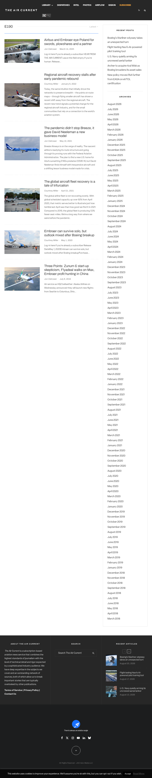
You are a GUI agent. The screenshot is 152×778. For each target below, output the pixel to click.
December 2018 (116, 573)
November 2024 (116, 211)
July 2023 (112, 293)
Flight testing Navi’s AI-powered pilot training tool (132, 673)
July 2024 (112, 231)
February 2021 (115, 440)
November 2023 (116, 272)
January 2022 (114, 384)
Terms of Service (13, 690)
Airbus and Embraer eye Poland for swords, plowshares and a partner (69, 42)
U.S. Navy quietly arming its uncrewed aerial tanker (133, 689)
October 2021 (114, 399)
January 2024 (114, 262)
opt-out (107, 774)
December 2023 (116, 267)
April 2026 (112, 124)
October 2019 (114, 522)
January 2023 (115, 323)
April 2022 (112, 369)
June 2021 (112, 420)
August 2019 (114, 532)
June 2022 (113, 359)
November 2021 (116, 394)
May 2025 (112, 181)
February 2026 (115, 135)
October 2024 (115, 216)
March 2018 (113, 619)
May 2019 (112, 547)
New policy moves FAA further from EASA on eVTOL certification (123, 79)
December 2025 (116, 145)
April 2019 (112, 552)
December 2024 (116, 206)
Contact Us (10, 694)
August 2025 (114, 165)
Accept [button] (128, 774)
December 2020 (116, 450)
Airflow (99, 5)
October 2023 (115, 277)
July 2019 (112, 537)
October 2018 (114, 583)
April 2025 (112, 186)
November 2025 (116, 150)
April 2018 (112, 613)
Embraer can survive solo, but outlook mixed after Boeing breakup (69, 233)
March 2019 (113, 557)
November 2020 (116, 456)
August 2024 (114, 226)
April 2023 (112, 308)
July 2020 (112, 476)
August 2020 (114, 471)
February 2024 (115, 257)
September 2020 (116, 466)
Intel (76, 5)
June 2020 (113, 481)
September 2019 (116, 527)
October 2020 (115, 461)
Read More (138, 774)
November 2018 (116, 578)
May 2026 (112, 119)
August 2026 (114, 104)
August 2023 (114, 287)
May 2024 (112, 242)
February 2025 (115, 196)
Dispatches (63, 5)
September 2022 (116, 343)
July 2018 (112, 598)
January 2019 (114, 567)
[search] (93, 653)
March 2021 (113, 435)
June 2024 (113, 236)
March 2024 (113, 252)
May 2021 (112, 425)
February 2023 (115, 318)
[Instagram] (72, 737)
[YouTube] (78, 737)
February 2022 (115, 379)
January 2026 (115, 140)
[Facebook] (62, 737)
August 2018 (114, 593)
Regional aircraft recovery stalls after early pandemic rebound (70, 76)
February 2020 (115, 501)
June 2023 (113, 298)
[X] (67, 737)
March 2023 (114, 313)
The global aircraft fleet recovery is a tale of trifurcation (69, 183)
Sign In (112, 5)
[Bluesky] (89, 737)
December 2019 (116, 512)
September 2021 (116, 405)
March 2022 (113, 374)
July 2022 (112, 354)
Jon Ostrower (50, 49)
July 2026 (112, 109)
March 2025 (114, 191)
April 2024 (112, 247)
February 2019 (115, 562)
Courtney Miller (51, 84)
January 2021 (114, 445)
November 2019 (116, 517)
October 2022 (115, 338)
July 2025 (112, 170)
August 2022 (114, 349)
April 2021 (112, 430)
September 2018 (116, 588)
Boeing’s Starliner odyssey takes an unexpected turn (132, 658)
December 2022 (116, 328)
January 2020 (115, 506)
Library (46, 5)
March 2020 (114, 496)
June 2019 (113, 542)
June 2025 (113, 175)
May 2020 (112, 486)
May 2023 (112, 303)
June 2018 (113, 603)
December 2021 (116, 389)
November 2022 (116, 333)
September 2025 (116, 160)
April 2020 (112, 491)
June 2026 (113, 114)
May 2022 (112, 364)
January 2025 (115, 201)
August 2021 (114, 410)
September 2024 (116, 221)
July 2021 (112, 415)
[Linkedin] (84, 737)
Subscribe (125, 5)
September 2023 (116, 282)
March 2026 (114, 130)
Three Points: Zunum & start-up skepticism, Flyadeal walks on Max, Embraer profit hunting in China (69, 270)
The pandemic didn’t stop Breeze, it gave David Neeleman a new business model (69, 132)
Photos (87, 5)
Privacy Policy (31, 690)
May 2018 (112, 608)
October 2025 (115, 155)
